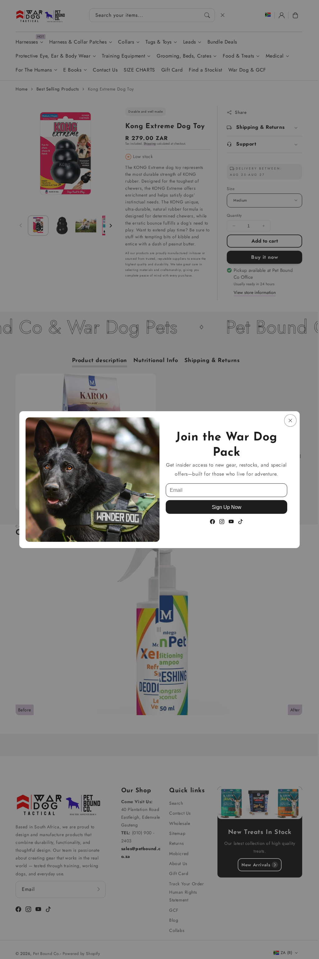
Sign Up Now (226, 507)
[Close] (290, 420)
